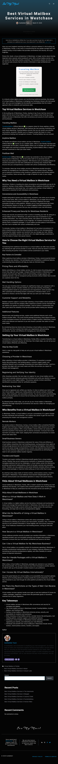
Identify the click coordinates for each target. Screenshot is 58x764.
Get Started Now (29, 90)
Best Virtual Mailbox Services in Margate (17, 694)
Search (7, 675)
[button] (49, 4)
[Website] (18, 659)
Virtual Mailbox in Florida (11, 666)
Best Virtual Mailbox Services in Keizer (16, 668)
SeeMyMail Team (10, 643)
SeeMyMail (10, 4)
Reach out (9, 740)
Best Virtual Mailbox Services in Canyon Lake (18, 671)
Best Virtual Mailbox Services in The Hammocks (19, 691)
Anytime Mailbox (46, 141)
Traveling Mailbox (7, 126)
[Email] (16, 659)
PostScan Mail (6, 157)
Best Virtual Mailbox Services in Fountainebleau (19, 699)
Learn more (48, 42)
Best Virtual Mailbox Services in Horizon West (18, 701)
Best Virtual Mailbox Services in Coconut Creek (19, 696)
